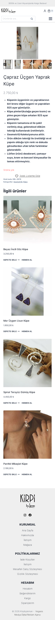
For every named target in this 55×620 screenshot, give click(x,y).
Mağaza (27, 544)
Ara (32, 19)
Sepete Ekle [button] (10, 260)
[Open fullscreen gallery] (49, 56)
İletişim (27, 540)
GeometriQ (18, 182)
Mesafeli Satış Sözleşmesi (27, 569)
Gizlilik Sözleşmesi (27, 574)
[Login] (44, 11)
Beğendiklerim (27, 593)
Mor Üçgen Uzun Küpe (16, 320)
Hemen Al (27, 260)
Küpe (25, 182)
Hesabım (27, 588)
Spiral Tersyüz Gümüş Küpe (19, 392)
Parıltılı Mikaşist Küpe (15, 463)
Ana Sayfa (27, 530)
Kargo (27, 598)
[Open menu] (50, 18)
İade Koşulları (27, 559)
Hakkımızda (27, 535)
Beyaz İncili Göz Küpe (15, 249)
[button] (8, 64)
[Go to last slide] (4, 64)
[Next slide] (50, 64)
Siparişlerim (27, 603)
